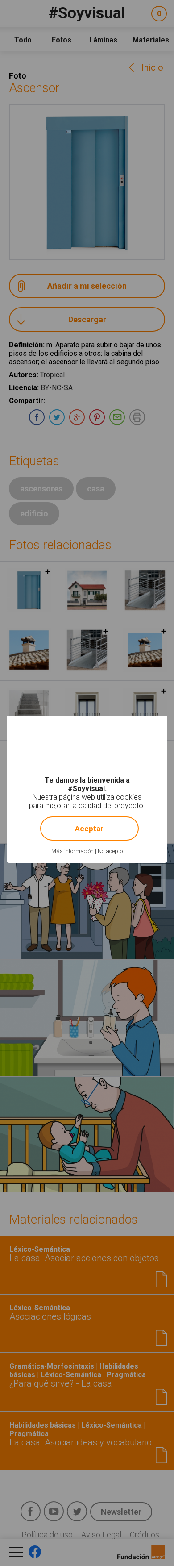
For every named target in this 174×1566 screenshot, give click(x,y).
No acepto (110, 851)
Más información (72, 851)
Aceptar (89, 828)
